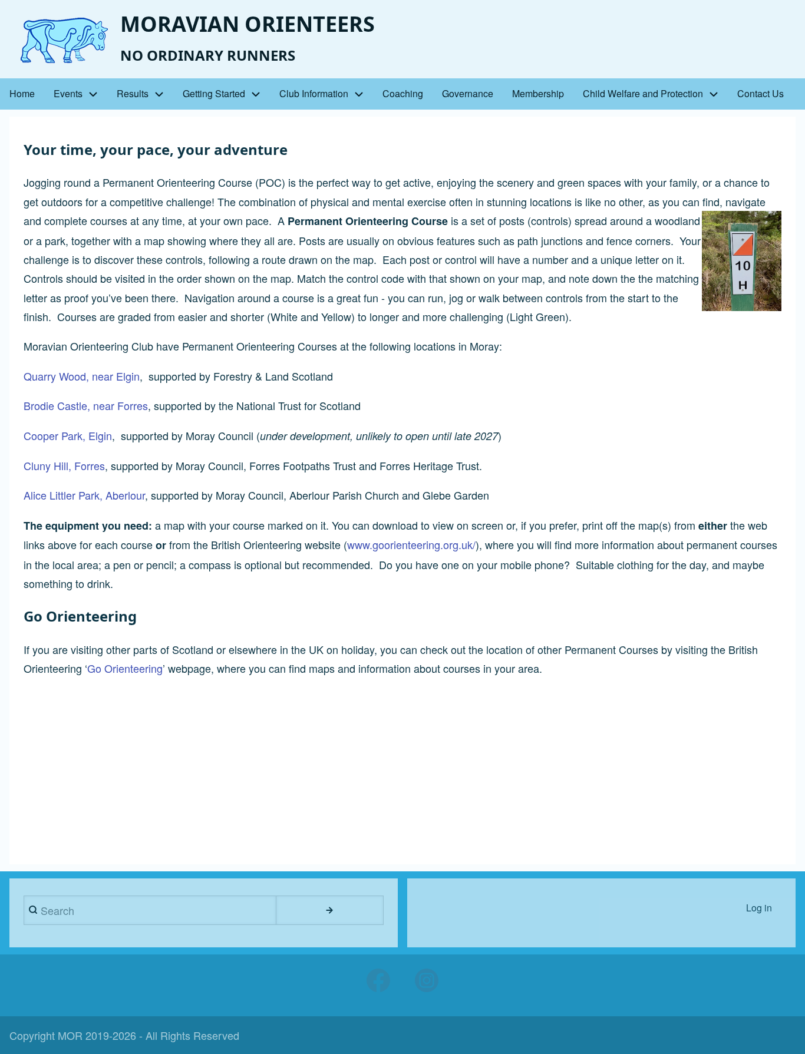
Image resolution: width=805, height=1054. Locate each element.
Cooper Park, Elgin (68, 435)
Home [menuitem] (22, 93)
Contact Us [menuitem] (760, 93)
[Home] (60, 40)
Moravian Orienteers (247, 23)
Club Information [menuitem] (313, 93)
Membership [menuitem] (538, 93)
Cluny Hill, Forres (64, 465)
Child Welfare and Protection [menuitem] (643, 93)
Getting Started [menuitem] (214, 93)
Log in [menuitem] (759, 907)
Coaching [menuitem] (402, 93)
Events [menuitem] (68, 93)
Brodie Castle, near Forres (86, 405)
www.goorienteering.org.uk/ (411, 544)
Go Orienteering (125, 668)
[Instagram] (426, 980)
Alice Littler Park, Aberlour (84, 495)
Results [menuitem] (133, 93)
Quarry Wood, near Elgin (82, 376)
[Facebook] (378, 980)
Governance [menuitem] (467, 93)
